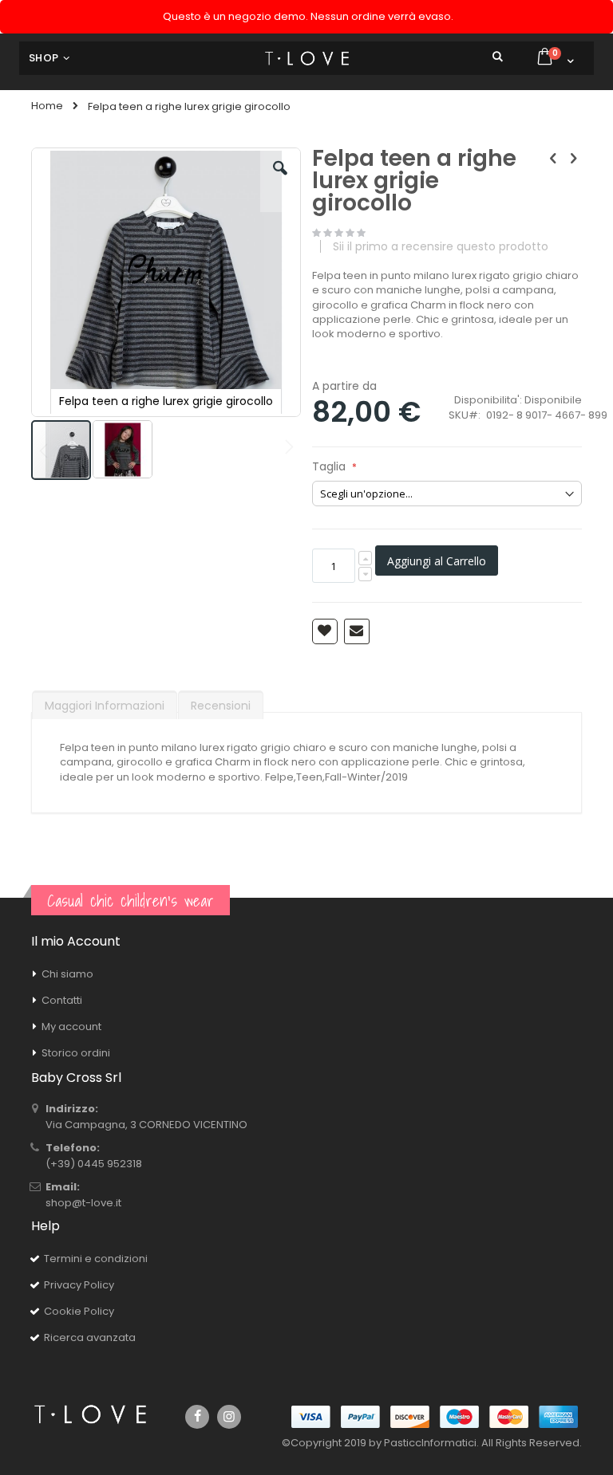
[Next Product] (573, 159)
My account (71, 1026)
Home (47, 106)
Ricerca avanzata (90, 1337)
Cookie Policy (79, 1311)
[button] (280, 180)
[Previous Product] (553, 159)
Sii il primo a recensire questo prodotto (440, 246)
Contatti (62, 1000)
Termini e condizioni (96, 1258)
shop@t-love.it (83, 1202)
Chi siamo (67, 973)
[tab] (104, 701)
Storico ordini (76, 1052)
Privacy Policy (79, 1284)
